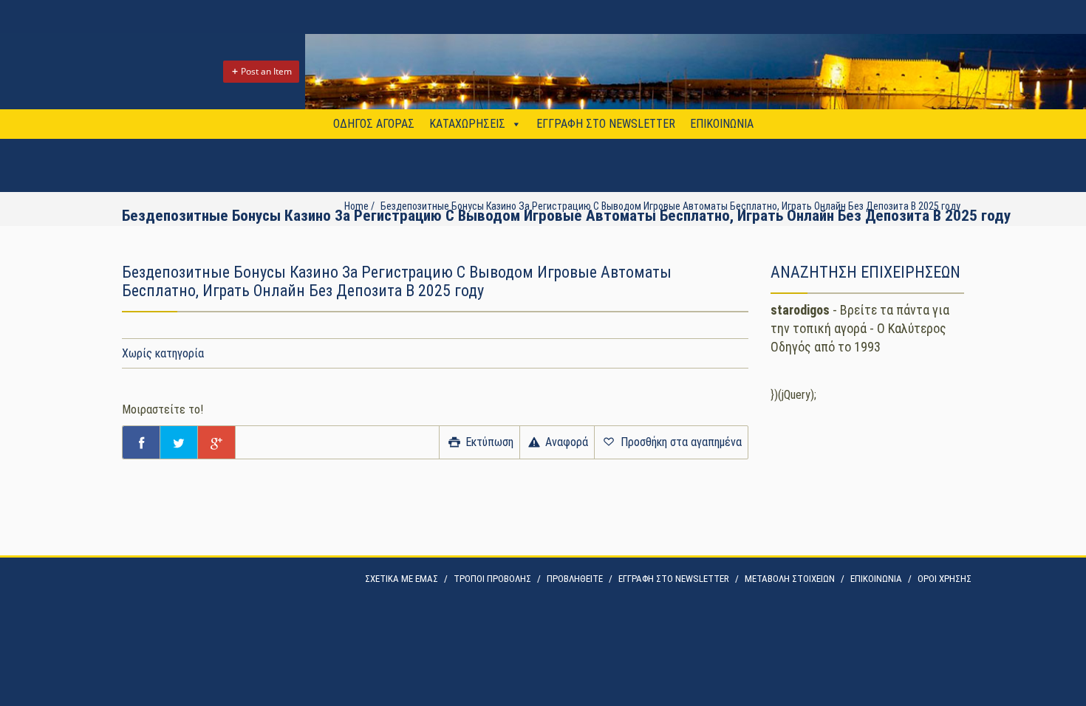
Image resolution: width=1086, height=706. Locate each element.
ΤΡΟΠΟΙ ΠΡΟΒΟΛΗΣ (492, 578)
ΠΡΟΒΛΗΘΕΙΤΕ (575, 578)
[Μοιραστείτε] (141, 442)
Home (356, 206)
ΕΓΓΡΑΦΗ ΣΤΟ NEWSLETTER (605, 124)
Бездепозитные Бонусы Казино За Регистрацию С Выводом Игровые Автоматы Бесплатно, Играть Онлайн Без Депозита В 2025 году (670, 206)
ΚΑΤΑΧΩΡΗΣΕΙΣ (467, 124)
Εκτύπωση (487, 442)
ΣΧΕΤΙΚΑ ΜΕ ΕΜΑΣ (401, 578)
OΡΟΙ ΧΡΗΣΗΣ (944, 578)
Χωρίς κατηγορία (163, 353)
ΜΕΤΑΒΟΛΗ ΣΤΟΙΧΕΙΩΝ (790, 578)
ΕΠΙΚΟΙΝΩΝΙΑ (722, 124)
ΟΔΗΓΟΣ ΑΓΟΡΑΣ (373, 124)
